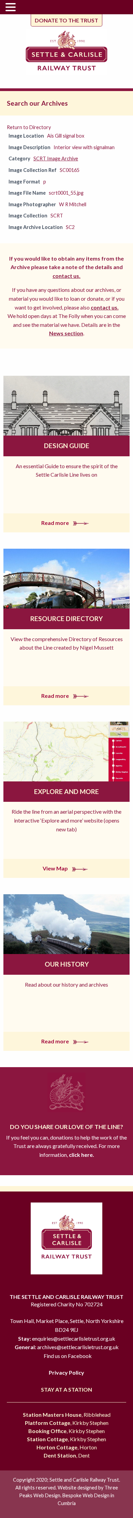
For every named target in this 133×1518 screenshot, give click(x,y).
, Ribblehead (66, 1414)
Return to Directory (29, 127)
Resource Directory (66, 618)
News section (66, 333)
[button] (11, 7)
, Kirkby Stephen (66, 1422)
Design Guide (66, 445)
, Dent (67, 1455)
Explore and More (66, 791)
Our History (67, 964)
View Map (56, 868)
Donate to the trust (66, 20)
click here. (81, 1154)
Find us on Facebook (68, 1356)
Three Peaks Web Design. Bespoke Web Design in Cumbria (68, 1495)
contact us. (66, 275)
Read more (55, 522)
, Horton (66, 1447)
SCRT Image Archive (55, 158)
